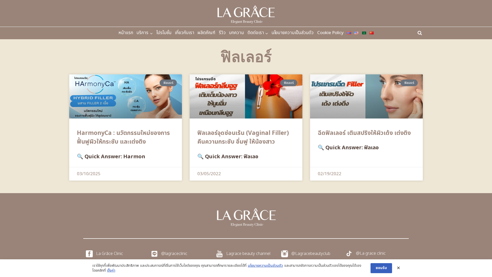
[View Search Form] (419, 33)
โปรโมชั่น (163, 32)
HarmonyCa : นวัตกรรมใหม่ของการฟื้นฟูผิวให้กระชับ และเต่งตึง (123, 137)
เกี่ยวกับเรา (184, 32)
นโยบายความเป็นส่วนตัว (293, 32)
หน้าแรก (125, 32)
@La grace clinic (371, 253)
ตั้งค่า (111, 270)
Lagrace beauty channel (248, 254)
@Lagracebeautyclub (310, 254)
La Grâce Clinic (109, 254)
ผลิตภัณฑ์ (206, 32)
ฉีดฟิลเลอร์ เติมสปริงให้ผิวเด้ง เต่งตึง (364, 133)
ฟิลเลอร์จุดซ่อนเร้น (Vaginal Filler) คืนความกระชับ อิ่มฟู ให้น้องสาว (243, 137)
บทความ (236, 32)
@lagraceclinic (174, 254)
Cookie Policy (330, 32)
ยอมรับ (381, 268)
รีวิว (222, 32)
